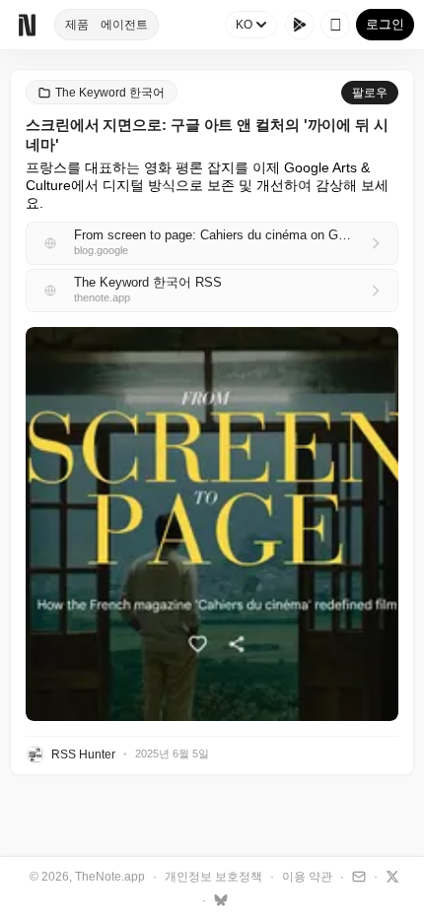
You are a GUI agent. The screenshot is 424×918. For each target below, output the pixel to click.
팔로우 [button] (370, 92)
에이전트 (124, 25)
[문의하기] (356, 876)
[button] (212, 524)
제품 (77, 25)
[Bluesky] (218, 899)
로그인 (385, 24)
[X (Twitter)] (390, 876)
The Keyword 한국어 (110, 92)
